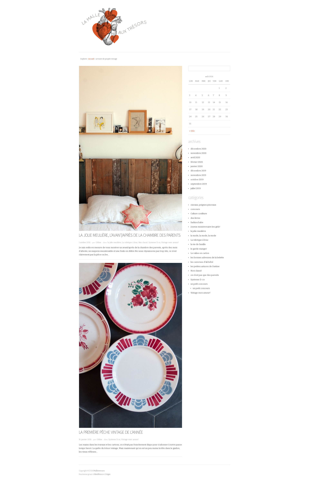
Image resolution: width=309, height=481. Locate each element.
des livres (195, 218)
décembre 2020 (198, 149)
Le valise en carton (200, 253)
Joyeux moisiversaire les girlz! (205, 227)
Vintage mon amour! (170, 242)
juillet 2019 (196, 188)
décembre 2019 (198, 170)
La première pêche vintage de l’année (111, 432)
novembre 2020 (198, 153)
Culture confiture (199, 213)
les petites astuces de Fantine (205, 266)
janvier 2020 (197, 166)
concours (195, 209)
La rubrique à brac (130, 242)
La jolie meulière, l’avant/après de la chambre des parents (129, 235)
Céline (98, 242)
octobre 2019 (197, 179)
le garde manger (199, 249)
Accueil (91, 59)
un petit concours (199, 284)
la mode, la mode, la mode (203, 235)
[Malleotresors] (154, 26)
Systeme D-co (154, 242)
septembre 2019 (199, 184)
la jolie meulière (114, 242)
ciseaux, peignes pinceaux (203, 205)
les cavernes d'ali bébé (202, 262)
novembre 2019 (198, 175)
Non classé (143, 242)
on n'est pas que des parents (205, 275)
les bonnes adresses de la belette (207, 257)
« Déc (192, 131)
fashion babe (197, 222)
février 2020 (197, 162)
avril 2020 (195, 157)
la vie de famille (198, 244)
